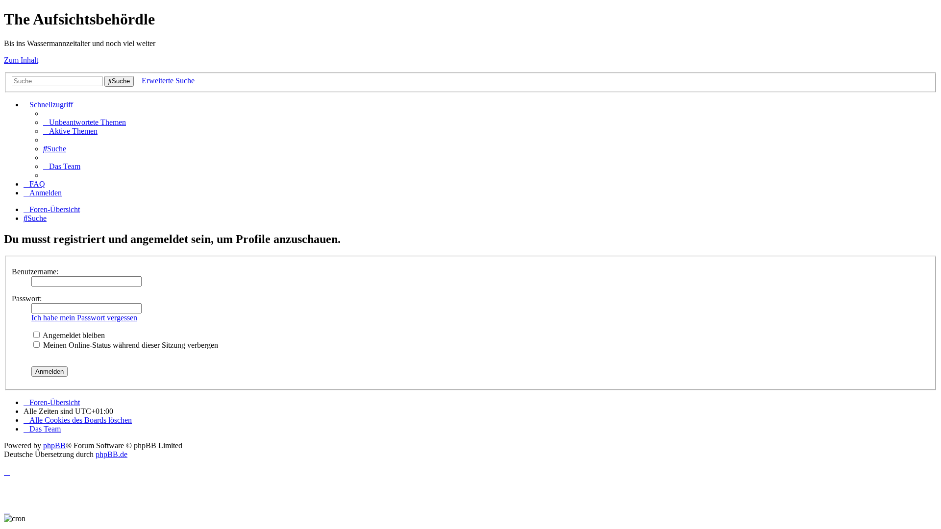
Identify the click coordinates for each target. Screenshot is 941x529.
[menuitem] (84, 122)
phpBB (54, 445)
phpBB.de (111, 454)
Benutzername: (35, 271)
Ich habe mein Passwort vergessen (84, 317)
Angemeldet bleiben (73, 335)
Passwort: (27, 298)
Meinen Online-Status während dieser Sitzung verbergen (129, 345)
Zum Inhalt (21, 60)
